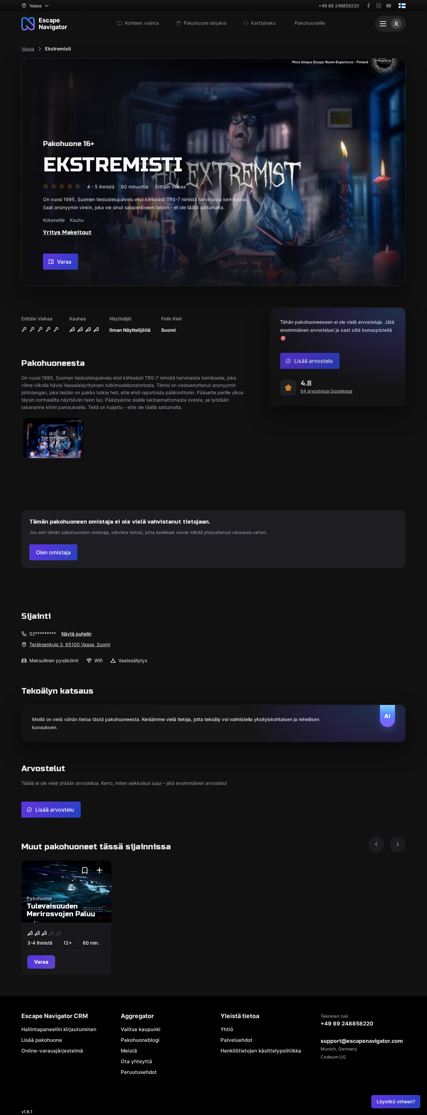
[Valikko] (390, 24)
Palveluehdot (237, 1040)
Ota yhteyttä (136, 1061)
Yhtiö (227, 1029)
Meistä (129, 1051)
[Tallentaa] (84, 870)
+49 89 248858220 (339, 5)
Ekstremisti (58, 48)
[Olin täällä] (99, 870)
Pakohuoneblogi (140, 1040)
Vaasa (27, 48)
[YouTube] (389, 6)
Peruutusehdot (139, 1072)
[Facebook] (369, 6)
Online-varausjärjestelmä (52, 1051)
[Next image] (398, 844)
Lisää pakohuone (41, 1040)
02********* (42, 634)
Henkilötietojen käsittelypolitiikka (261, 1051)
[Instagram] (379, 6)
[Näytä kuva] (53, 438)
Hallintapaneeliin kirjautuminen (58, 1029)
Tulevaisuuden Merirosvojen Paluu (61, 910)
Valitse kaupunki (140, 1029)
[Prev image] (376, 844)
